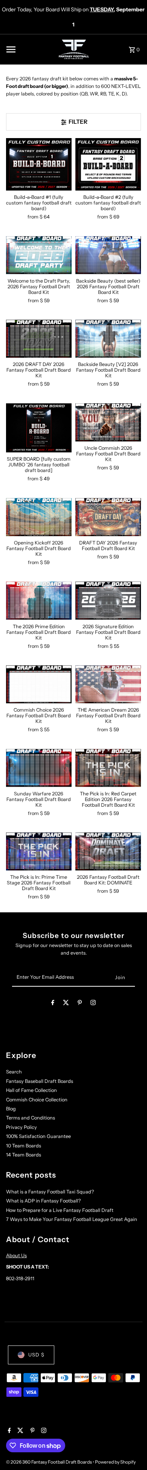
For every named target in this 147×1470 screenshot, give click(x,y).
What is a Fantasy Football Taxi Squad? (50, 1192)
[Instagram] (93, 1004)
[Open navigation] (29, 49)
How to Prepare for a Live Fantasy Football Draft (59, 1210)
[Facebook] (52, 1004)
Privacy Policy (21, 1127)
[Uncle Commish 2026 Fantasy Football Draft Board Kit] (108, 422)
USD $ (36, 1355)
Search (14, 1072)
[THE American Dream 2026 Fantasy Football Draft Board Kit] (108, 684)
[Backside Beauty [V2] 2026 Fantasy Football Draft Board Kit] (108, 339)
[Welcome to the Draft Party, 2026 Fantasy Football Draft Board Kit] (39, 255)
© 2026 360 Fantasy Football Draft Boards (49, 1462)
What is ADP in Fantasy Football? (43, 1201)
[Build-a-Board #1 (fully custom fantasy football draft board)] (39, 164)
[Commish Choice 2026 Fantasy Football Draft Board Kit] (39, 684)
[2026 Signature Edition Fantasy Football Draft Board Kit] (108, 600)
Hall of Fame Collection (31, 1090)
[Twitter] (66, 1004)
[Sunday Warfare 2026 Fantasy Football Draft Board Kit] (39, 768)
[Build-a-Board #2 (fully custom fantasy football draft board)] (108, 164)
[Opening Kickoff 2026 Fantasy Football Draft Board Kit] (39, 517)
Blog (11, 1109)
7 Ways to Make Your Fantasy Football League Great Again (71, 1219)
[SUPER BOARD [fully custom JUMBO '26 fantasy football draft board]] (39, 428)
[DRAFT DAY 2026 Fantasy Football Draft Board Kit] (108, 517)
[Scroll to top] (130, 1450)
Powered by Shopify (115, 1462)
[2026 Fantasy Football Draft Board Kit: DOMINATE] (108, 851)
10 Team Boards (23, 1146)
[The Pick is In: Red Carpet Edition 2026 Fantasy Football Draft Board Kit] (108, 768)
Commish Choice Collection (36, 1099)
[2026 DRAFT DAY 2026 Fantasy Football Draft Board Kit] (39, 339)
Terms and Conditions (30, 1118)
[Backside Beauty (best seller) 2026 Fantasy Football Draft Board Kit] (108, 255)
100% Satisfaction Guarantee (38, 1136)
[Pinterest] (80, 1004)
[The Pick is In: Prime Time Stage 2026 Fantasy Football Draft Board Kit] (39, 851)
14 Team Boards (23, 1155)
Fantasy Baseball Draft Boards (39, 1081)
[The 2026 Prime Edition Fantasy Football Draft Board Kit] (39, 600)
